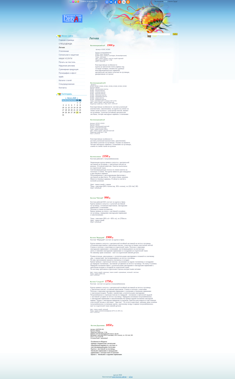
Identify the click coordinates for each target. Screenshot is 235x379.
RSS (78, 2)
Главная (71, 2)
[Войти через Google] (124, 2)
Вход (76, 2)
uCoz (131, 377)
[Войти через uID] (107, 2)
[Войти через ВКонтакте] (111, 2)
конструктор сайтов (119, 377)
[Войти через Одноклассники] (128, 2)
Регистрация (73, 2)
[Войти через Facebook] (115, 2)
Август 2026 (71, 98)
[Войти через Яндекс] (119, 2)
